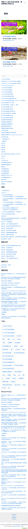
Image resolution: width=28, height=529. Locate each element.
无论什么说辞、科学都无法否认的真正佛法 (10, 283)
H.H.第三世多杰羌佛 (5, 79)
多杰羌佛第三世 (6, 346)
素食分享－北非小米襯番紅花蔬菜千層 (9, 224)
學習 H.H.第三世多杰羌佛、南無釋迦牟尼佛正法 (11, 3)
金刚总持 (13, 381)
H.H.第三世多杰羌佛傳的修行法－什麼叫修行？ (11, 211)
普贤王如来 (5, 349)
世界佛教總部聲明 (5, 171)
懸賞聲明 (3, 183)
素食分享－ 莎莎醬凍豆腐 (6, 221)
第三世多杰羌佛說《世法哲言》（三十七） (13, 38)
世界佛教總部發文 (5, 169)
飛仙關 (24, 384)
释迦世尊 (21, 378)
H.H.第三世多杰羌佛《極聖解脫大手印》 (10, 208)
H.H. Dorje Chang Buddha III (7, 85)
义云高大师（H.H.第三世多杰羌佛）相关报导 (11, 83)
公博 (13, 339)
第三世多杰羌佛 (6, 353)
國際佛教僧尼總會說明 (6, 126)
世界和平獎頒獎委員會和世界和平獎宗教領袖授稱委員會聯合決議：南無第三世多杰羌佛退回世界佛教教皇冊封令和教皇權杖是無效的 (14, 471)
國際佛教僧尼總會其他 (6, 164)
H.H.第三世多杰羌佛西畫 (6, 92)
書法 (12, 349)
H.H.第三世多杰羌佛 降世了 (7, 194)
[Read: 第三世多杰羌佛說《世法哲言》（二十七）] (14, 52)
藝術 (15, 375)
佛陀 (9, 339)
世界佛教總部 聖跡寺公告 (6, 162)
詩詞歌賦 (8, 378)
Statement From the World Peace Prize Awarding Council (13, 290)
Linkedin (14, 519)
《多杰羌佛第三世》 (5, 190)
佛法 (3, 339)
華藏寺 (9, 375)
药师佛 (3, 375)
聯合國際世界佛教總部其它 (7, 124)
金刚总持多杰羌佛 (7, 385)
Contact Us (3, 192)
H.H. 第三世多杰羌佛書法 (6, 89)
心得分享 (3, 156)
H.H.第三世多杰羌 (7, 326)
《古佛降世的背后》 (5, 139)
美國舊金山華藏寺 (7, 371)
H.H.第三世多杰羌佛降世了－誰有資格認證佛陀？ (13, 196)
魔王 (9, 387)
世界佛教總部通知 (5, 173)
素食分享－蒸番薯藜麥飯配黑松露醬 (9, 232)
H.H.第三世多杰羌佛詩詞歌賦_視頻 (8, 98)
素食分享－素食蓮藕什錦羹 (7, 228)
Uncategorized (4, 160)
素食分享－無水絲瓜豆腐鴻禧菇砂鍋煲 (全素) (11, 226)
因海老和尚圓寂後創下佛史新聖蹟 (8, 132)
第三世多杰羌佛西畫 (7, 365)
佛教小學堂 (3, 179)
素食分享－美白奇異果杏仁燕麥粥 (8, 230)
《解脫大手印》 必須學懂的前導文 (10, 209)
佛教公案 (3, 145)
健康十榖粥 (3, 216)
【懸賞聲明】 (4, 312)
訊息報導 (3, 151)
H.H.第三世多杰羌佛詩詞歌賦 (7, 96)
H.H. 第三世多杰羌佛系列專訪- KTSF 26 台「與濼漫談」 (13, 100)
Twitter (14, 516)
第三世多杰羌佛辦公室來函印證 (8, 111)
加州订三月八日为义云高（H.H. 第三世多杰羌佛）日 (12, 485)
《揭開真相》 (4, 141)
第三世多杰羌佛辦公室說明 (7, 109)
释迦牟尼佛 (5, 381)
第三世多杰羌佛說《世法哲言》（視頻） (10, 104)
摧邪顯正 (3, 166)
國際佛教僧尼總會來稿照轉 (7, 128)
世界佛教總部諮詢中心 (6, 177)
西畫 (23, 375)
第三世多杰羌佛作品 (19, 352)
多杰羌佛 (17, 342)
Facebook (14, 514)
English (3, 158)
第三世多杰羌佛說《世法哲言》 (9, 36)
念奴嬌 (21, 346)
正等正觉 (17, 349)
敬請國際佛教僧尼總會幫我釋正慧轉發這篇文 (11, 505)
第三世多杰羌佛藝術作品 (8, 362)
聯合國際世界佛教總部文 (6, 122)
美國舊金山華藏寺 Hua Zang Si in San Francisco (11, 134)
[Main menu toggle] (25, 2)
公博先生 (19, 339)
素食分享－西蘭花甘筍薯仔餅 (7, 234)
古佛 (3, 342)
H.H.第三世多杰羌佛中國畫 (7, 94)
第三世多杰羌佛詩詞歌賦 (8, 368)
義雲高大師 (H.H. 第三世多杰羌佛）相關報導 (11, 81)
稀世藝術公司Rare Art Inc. (7, 175)
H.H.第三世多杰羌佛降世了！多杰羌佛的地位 (12, 202)
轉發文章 (3, 149)
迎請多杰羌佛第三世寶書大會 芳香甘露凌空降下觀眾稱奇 (14, 236)
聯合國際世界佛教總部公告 (7, 119)
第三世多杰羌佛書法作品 (8, 356)
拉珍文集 (3, 143)
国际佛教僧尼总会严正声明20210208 (9, 285)
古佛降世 (10, 342)
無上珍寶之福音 (4, 137)
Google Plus (14, 517)
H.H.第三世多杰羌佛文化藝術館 (8, 214)
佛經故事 (3, 147)
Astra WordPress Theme (18, 526)
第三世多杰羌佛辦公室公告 (7, 107)
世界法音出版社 (4, 130)
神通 (24, 349)
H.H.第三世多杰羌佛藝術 (6, 87)
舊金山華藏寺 (18, 371)
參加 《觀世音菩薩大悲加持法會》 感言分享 (10, 154)
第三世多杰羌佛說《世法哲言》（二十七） (13, 64)
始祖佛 (15, 346)
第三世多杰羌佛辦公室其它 (7, 115)
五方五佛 (19, 336)
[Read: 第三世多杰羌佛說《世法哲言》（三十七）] (14, 27)
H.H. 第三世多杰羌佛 (8, 329)
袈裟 (19, 375)
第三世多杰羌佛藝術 (7, 359)
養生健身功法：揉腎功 (6, 238)
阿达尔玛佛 (17, 385)
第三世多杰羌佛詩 (18, 365)
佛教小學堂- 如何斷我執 (6, 281)
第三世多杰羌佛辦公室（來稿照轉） (9, 113)
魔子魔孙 (4, 387)
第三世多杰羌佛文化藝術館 (7, 117)
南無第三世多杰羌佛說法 (6, 181)
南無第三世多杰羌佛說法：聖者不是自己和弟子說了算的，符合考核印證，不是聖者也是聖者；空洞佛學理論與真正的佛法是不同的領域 (14, 294)
